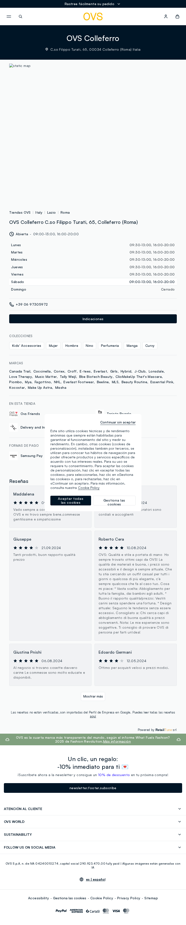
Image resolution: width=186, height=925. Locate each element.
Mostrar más (93, 696)
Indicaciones (93, 319)
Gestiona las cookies (69, 898)
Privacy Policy (128, 898)
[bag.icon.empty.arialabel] (177, 16)
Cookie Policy (101, 898)
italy (38, 212)
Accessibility (38, 898)
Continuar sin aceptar (118, 422)
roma (65, 212)
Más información (117, 741)
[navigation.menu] (9, 16)
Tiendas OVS (20, 212)
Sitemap (151, 898)
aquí (93, 716)
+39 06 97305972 (32, 304)
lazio (51, 212)
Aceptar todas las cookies (70, 500)
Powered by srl (157, 730)
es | (95, 879)
